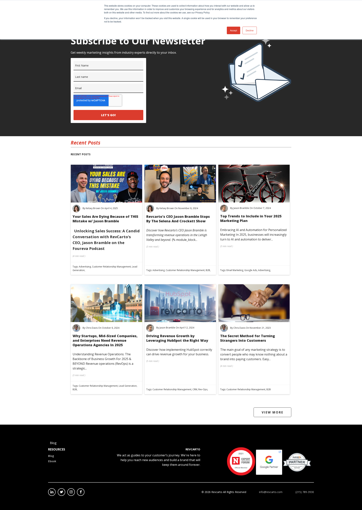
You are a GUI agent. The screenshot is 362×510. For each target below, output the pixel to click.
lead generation (128, 385)
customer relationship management (111, 266)
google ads (250, 270)
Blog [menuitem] (51, 456)
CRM (195, 389)
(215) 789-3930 (304, 492)
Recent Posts (80, 154)
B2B (208, 270)
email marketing (234, 270)
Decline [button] (250, 30)
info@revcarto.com (270, 492)
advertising (85, 266)
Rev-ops (202, 389)
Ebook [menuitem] (52, 461)
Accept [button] (233, 30)
